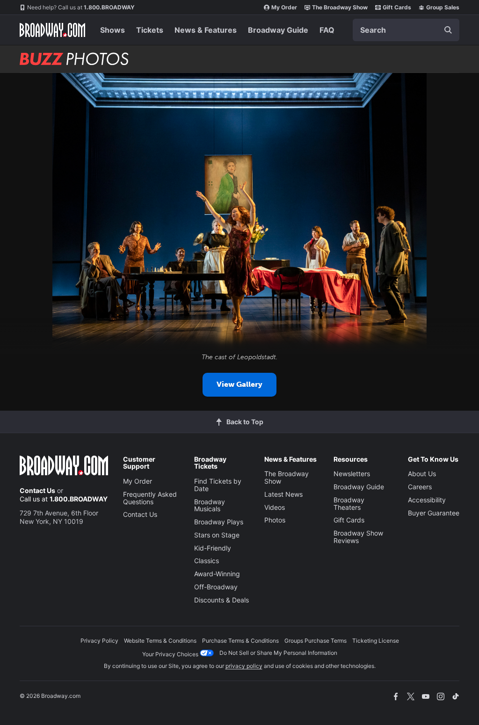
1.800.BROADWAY (81, 7)
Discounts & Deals (221, 600)
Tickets (149, 30)
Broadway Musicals (209, 505)
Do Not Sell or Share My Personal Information (278, 652)
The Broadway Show (340, 7)
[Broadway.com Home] (52, 30)
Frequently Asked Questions (150, 498)
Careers (420, 487)
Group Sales (442, 7)
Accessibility (427, 500)
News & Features (205, 30)
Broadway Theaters (349, 503)
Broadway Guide (278, 30)
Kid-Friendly (212, 548)
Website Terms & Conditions (160, 640)
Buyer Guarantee (433, 513)
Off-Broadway (216, 587)
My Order (284, 7)
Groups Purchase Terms (315, 640)
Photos (274, 520)
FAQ (326, 30)
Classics (206, 561)
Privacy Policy (99, 640)
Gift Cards (397, 7)
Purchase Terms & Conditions (240, 640)
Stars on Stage (217, 535)
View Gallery (239, 384)
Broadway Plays (218, 522)
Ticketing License (375, 640)
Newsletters (352, 474)
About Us (422, 474)
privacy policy (243, 665)
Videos (274, 507)
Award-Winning (217, 574)
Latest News (283, 494)
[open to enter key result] (448, 30)
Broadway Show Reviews (358, 536)
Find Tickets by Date (217, 485)
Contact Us (37, 490)
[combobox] (406, 30)
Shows (112, 30)
